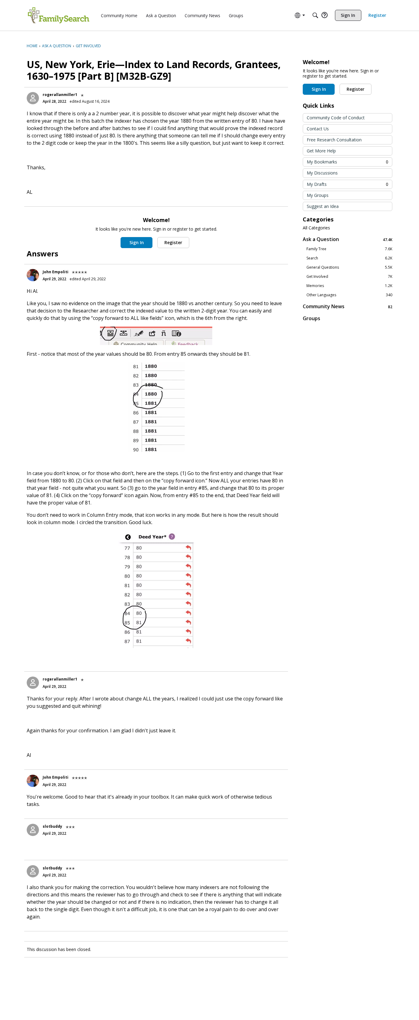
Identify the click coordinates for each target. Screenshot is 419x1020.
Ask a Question (347, 239)
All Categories (316, 228)
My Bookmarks (347, 162)
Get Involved (349, 276)
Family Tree (349, 249)
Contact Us (318, 129)
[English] (58, 15)
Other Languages (349, 295)
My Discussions (322, 173)
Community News (347, 306)
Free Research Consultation (334, 140)
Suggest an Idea (323, 206)
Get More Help (321, 151)
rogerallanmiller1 (60, 94)
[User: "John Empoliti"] (33, 275)
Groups (311, 318)
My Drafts (347, 184)
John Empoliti (55, 271)
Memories (349, 286)
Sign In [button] (136, 242)
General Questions (349, 267)
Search (349, 258)
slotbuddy (52, 826)
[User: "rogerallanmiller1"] (33, 98)
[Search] (315, 15)
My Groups (318, 195)
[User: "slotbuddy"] (33, 830)
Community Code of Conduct (336, 118)
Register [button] (173, 242)
